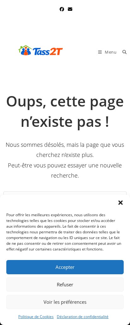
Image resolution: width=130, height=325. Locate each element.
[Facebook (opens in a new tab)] (62, 9)
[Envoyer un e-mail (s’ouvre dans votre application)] (69, 9)
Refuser (65, 284)
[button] (120, 202)
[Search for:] (122, 52)
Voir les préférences (65, 302)
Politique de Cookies (36, 316)
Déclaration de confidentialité (83, 316)
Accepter (65, 267)
